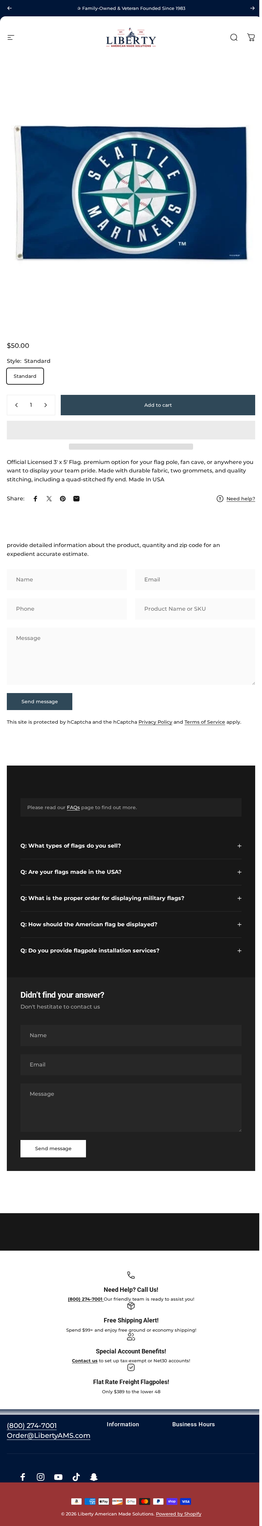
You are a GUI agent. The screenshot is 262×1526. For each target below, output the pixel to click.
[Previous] (9, 8)
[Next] (252, 8)
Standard (25, 376)
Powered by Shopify (177, 1511)
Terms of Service (205, 722)
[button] (131, 430)
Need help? (241, 499)
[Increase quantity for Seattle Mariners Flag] (47, 405)
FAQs (73, 807)
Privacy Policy (155, 722)
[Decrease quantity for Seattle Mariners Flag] (15, 405)
